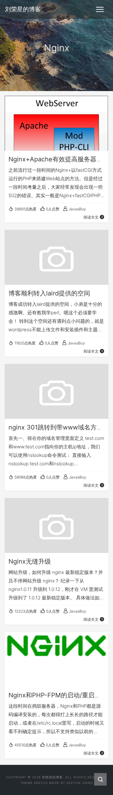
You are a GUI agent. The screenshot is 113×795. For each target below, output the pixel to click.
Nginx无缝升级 (29, 561)
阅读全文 (91, 217)
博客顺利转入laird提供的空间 (49, 293)
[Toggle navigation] (100, 9)
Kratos (41, 783)
